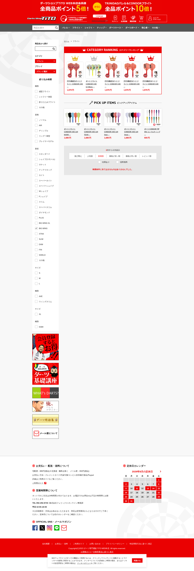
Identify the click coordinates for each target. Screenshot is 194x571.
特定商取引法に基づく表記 (141, 543)
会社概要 (46, 543)
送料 (66, 543)
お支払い (58, 543)
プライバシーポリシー (115, 543)
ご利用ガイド (78, 543)
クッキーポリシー (84, 563)
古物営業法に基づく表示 (103, 551)
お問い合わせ (95, 543)
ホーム (66, 41)
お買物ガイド (86, 551)
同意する (137, 560)
